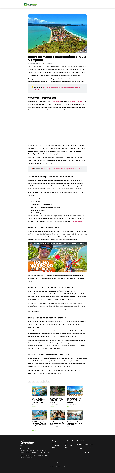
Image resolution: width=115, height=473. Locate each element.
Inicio (53, 443)
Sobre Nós (54, 449)
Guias (53, 447)
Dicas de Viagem (55, 445)
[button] (29, 381)
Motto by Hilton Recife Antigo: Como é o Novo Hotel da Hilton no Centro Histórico (57, 400)
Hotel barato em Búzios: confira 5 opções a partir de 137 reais (74, 423)
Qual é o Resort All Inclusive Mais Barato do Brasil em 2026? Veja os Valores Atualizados (39, 400)
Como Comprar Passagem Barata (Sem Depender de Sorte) (57, 423)
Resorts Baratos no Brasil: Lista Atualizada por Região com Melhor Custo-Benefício (75, 400)
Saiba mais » (34, 406)
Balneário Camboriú (76, 101)
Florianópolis (57, 101)
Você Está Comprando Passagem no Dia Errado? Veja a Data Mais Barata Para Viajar (39, 424)
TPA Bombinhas (77, 221)
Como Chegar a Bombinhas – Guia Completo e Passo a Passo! (62, 169)
